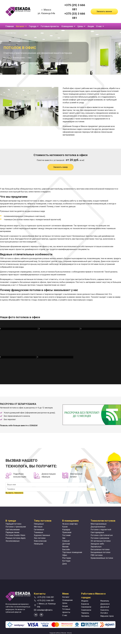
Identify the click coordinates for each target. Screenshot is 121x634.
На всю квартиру (70, 524)
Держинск (105, 604)
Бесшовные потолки (100, 549)
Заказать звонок (104, 11)
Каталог (20, 26)
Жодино (84, 601)
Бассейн (66, 549)
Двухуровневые (98, 527)
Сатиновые (39, 529)
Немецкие (38, 544)
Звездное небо (97, 544)
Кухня (64, 527)
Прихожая (66, 532)
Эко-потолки (39, 538)
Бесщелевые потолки (100, 552)
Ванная (65, 546)
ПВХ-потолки (96, 555)
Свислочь (104, 610)
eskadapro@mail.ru (44, 610)
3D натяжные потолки (100, 541)
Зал (63, 538)
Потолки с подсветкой (101, 529)
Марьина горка (107, 616)
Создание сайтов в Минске (58, 633)
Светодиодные (97, 532)
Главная (10, 26)
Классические (40, 541)
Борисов (85, 604)
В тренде (11, 520)
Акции (91, 26)
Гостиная (66, 535)
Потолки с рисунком (100, 538)
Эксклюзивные (12, 541)
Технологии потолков (103, 520)
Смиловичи (86, 610)
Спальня (65, 541)
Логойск (104, 613)
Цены (80, 26)
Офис (64, 555)
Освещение (67, 26)
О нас (99, 26)
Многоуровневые (98, 524)
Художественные (42, 535)
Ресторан (66, 558)
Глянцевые (39, 524)
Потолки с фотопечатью (102, 535)
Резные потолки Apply (16, 538)
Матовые (38, 527)
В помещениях (70, 520)
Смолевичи (86, 607)
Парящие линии (12, 532)
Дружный (104, 607)
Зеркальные (96, 546)
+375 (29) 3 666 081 (45, 597)
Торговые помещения (72, 552)
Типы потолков (42, 520)
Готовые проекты (50, 26)
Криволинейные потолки (102, 558)
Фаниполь (104, 601)
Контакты (11, 33)
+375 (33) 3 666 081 (45, 600)
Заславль (85, 616)
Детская (66, 544)
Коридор (66, 529)
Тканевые (38, 532)
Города (32, 26)
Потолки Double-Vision (15, 535)
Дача (64, 564)
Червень (85, 613)
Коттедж (66, 561)
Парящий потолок (13, 524)
